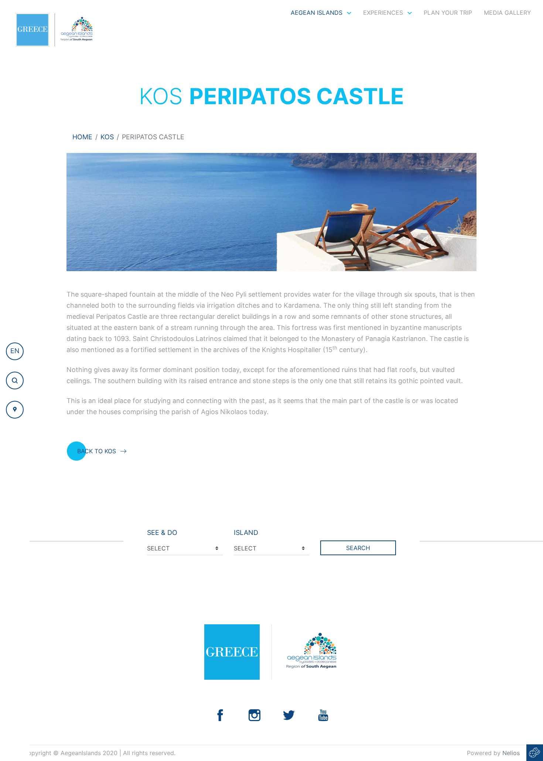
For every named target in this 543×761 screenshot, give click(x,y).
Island (246, 532)
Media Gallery (507, 12)
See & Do (162, 532)
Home (82, 137)
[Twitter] (289, 715)
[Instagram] (254, 715)
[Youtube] (323, 715)
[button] (15, 351)
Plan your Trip (448, 12)
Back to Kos (96, 451)
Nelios (511, 753)
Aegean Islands (317, 12)
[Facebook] (220, 715)
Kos (107, 137)
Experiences (384, 12)
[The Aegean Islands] (54, 30)
